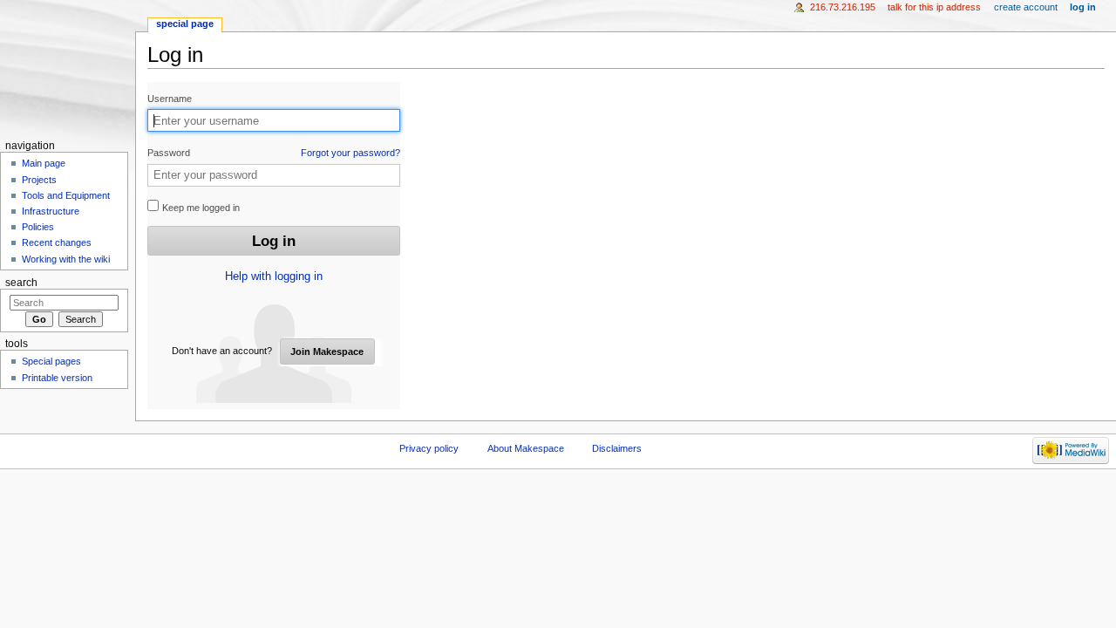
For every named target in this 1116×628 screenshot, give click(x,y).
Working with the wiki (66, 259)
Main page (43, 163)
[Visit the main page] (67, 67)
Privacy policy (429, 448)
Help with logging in (274, 276)
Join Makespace (327, 351)
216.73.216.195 (842, 7)
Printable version (57, 377)
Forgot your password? (350, 152)
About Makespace (525, 448)
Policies (38, 227)
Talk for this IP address (934, 7)
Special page (185, 23)
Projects (39, 179)
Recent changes (57, 242)
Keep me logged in (200, 207)
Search (21, 282)
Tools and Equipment (66, 195)
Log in (1083, 7)
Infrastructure (50, 211)
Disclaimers (617, 448)
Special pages (51, 361)
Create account (1026, 7)
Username (169, 98)
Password (273, 152)
